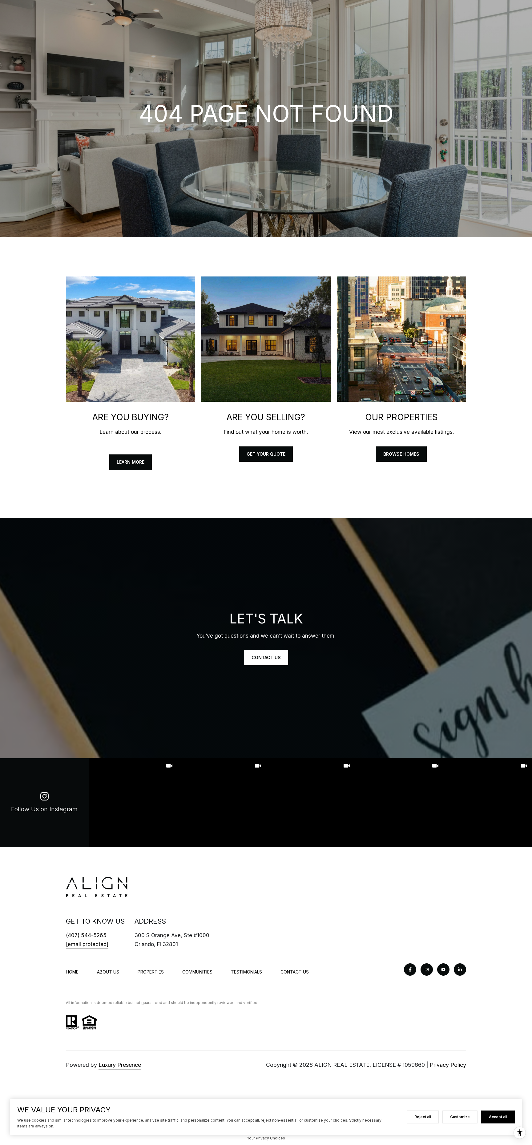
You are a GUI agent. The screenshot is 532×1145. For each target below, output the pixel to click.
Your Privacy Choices (266, 1138)
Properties (151, 971)
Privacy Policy (448, 1065)
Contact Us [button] (266, 657)
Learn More (130, 462)
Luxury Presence (120, 1065)
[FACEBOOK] (410, 969)
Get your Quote (266, 454)
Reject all (422, 1117)
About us (108, 971)
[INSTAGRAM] (427, 969)
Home (72, 971)
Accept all (498, 1117)
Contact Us (294, 971)
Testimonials (246, 971)
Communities (197, 971)
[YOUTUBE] (443, 969)
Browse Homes (401, 454)
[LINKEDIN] (460, 969)
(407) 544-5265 (86, 935)
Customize (460, 1117)
